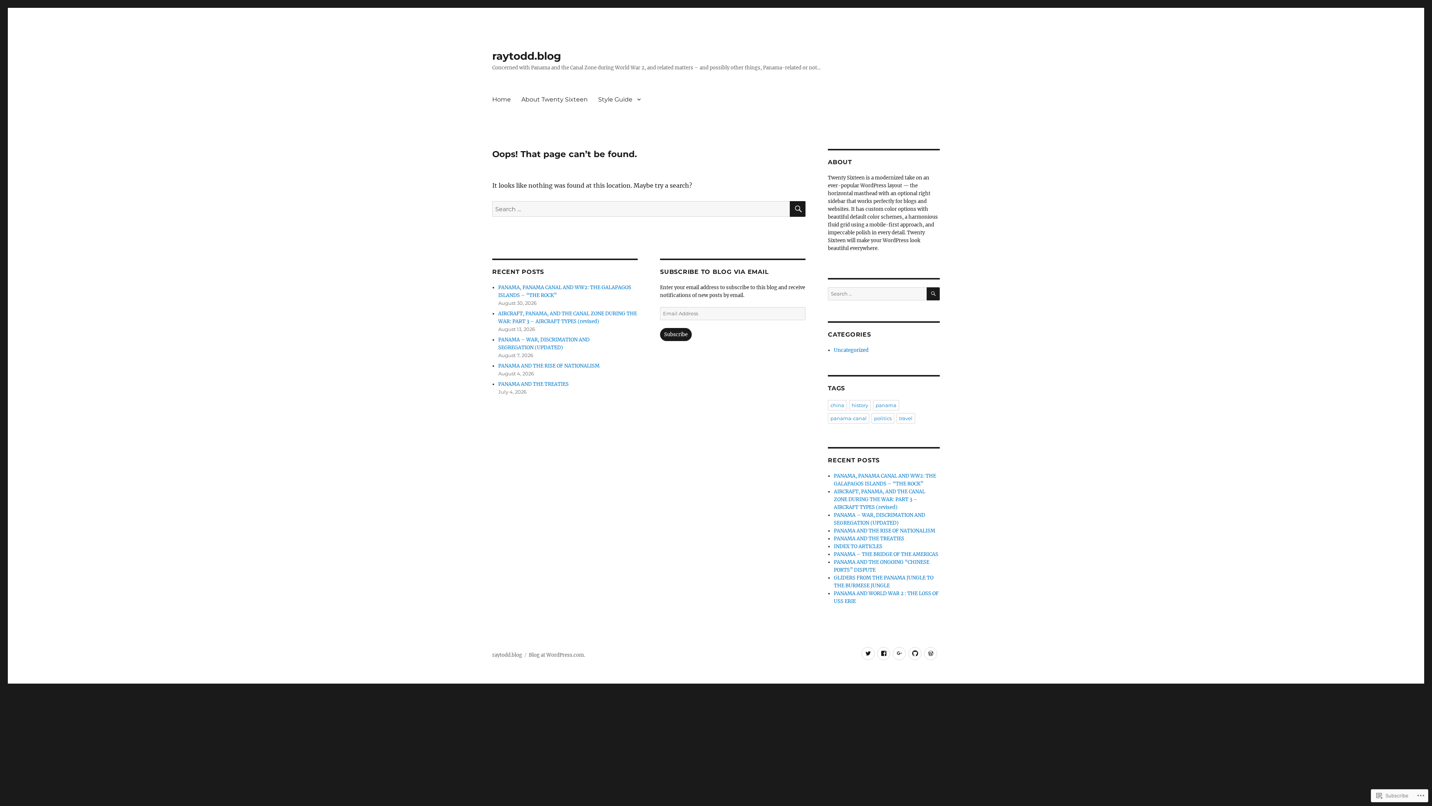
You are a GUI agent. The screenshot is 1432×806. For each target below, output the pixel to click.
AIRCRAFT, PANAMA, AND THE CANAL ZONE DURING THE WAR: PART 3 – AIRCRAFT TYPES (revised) (879, 499)
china (837, 405)
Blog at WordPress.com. (557, 655)
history (860, 405)
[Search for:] (641, 209)
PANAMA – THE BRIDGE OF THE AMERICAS (886, 554)
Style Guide (615, 99)
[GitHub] (914, 653)
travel (906, 418)
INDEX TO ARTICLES (858, 546)
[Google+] (899, 653)
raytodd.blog (526, 56)
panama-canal (848, 418)
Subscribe (676, 334)
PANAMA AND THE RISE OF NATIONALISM (549, 366)
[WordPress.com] (930, 653)
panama (886, 405)
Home (501, 99)
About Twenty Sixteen (554, 99)
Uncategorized (851, 350)
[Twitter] (867, 653)
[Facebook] (883, 653)
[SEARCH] (798, 209)
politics (883, 418)
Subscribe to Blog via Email (714, 271)
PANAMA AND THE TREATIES (533, 384)
